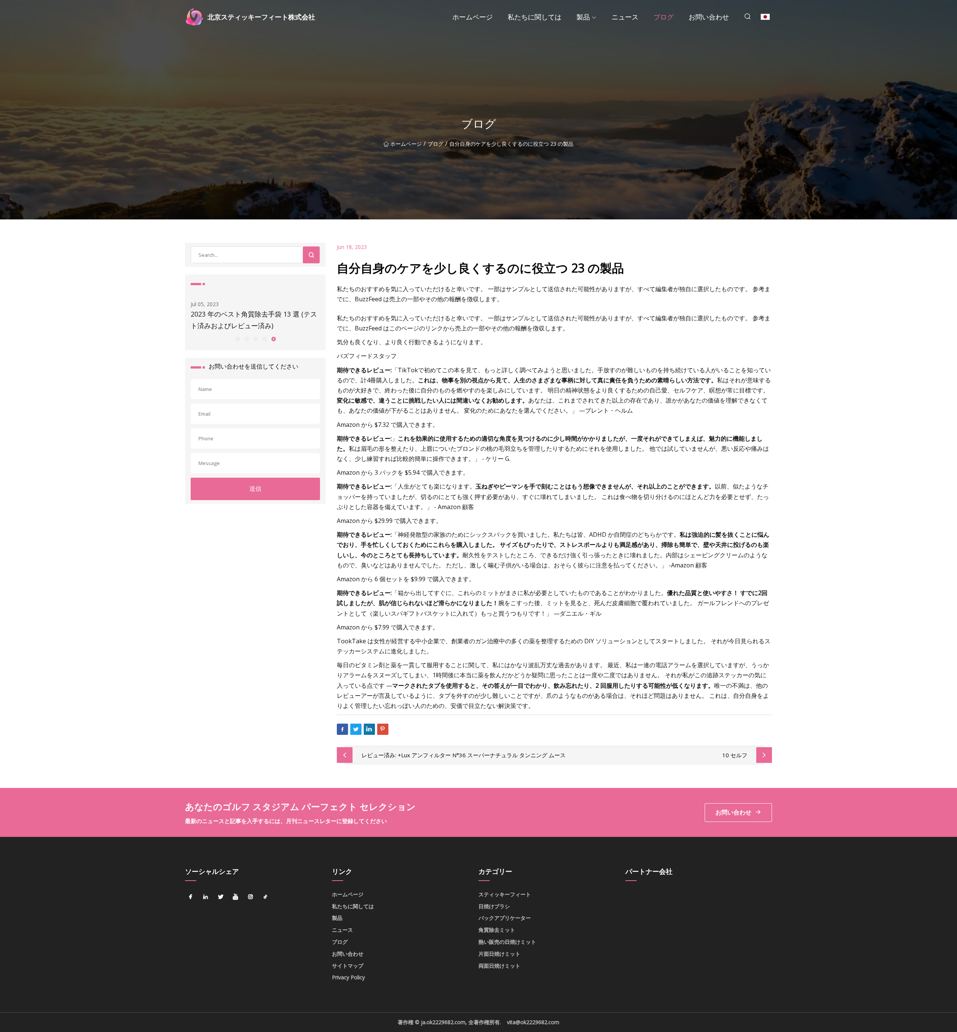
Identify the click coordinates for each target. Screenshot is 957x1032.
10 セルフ (734, 755)
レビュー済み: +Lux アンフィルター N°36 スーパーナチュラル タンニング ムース (463, 755)
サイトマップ (347, 965)
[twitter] (220, 897)
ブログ (663, 16)
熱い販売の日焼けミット (507, 941)
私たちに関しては (534, 16)
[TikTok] (265, 897)
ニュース (625, 16)
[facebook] (190, 897)
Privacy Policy (348, 977)
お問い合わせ (709, 16)
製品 (583, 16)
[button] (237, 338)
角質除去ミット (496, 929)
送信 (255, 488)
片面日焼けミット (499, 953)
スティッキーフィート (504, 894)
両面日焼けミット (499, 965)
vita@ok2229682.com (533, 1022)
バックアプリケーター (504, 917)
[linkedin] (205, 897)
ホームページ (472, 16)
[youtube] (235, 897)
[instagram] (250, 897)
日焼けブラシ (494, 906)
